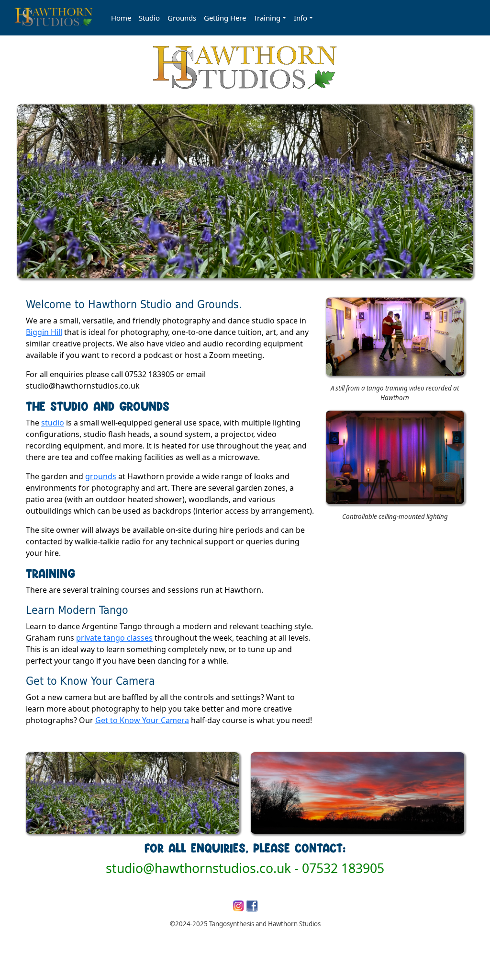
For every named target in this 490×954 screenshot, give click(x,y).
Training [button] (267, 18)
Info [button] (300, 18)
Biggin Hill (44, 332)
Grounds (181, 18)
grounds (100, 476)
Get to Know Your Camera (142, 720)
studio (52, 422)
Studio (149, 18)
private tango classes (114, 637)
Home (121, 18)
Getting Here (225, 18)
